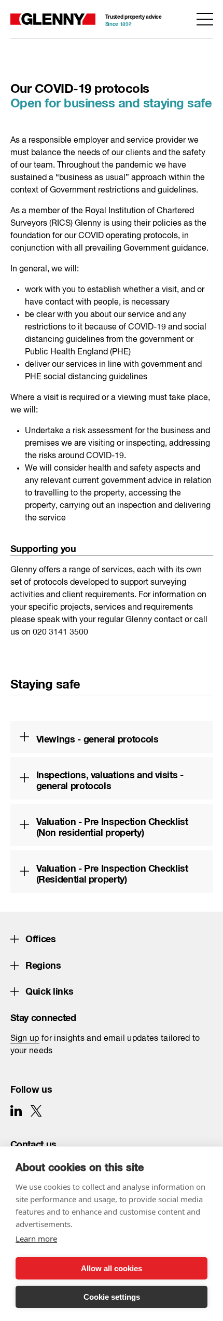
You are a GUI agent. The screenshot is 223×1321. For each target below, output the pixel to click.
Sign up (24, 1039)
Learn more (36, 1238)
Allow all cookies (111, 1268)
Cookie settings (111, 1296)
